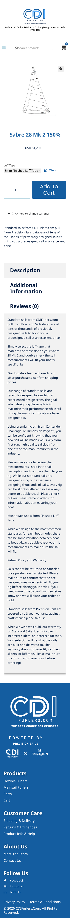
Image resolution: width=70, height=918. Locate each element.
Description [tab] (25, 270)
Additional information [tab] (26, 288)
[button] (4, 48)
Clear (53, 170)
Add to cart (49, 190)
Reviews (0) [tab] (24, 306)
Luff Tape (9, 165)
